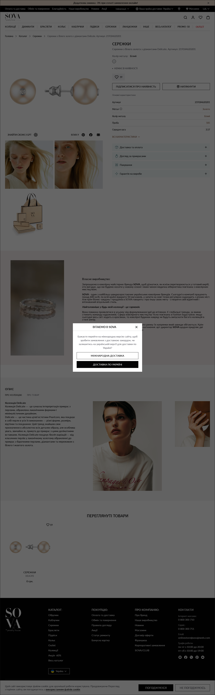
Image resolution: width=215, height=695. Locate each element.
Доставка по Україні (107, 364)
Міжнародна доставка (107, 355)
